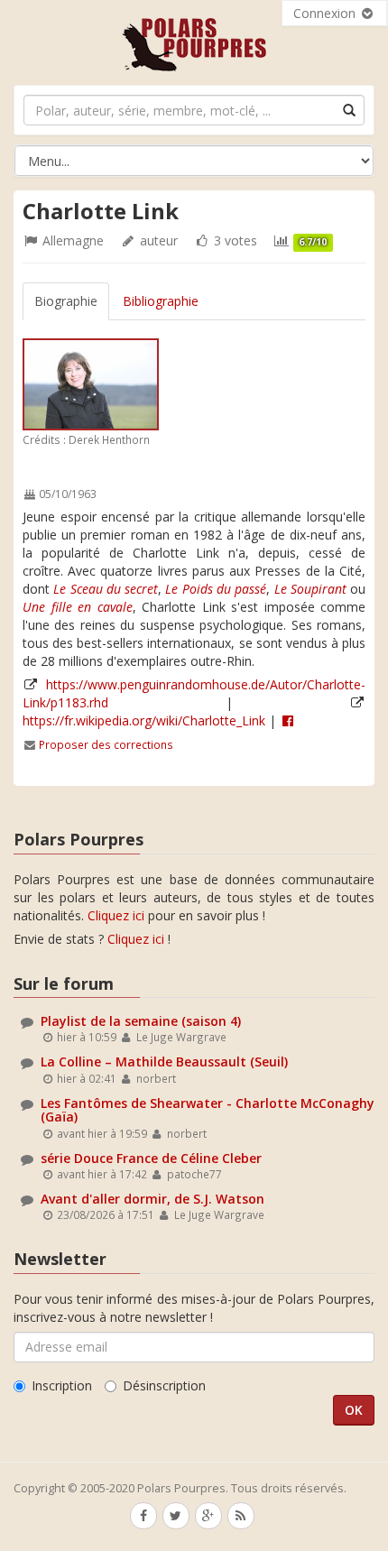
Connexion (326, 13)
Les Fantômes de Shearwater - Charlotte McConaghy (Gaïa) (207, 1109)
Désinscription (164, 1385)
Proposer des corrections (106, 744)
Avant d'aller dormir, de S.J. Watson (152, 1198)
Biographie (65, 300)
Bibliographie (161, 300)
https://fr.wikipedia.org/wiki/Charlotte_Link (144, 720)
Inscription (62, 1385)
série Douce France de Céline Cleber (151, 1158)
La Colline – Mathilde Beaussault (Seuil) (164, 1061)
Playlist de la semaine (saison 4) (141, 1020)
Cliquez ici (116, 915)
